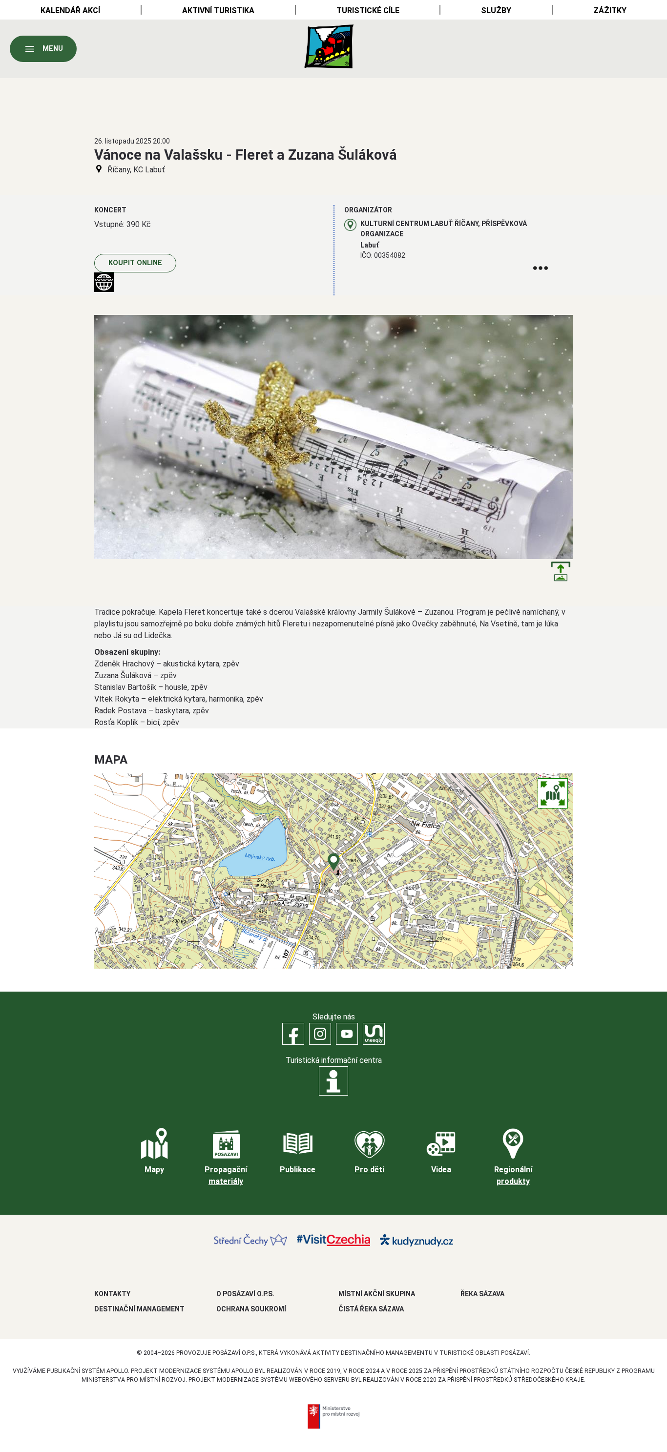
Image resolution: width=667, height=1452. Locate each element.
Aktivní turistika (218, 10)
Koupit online (135, 263)
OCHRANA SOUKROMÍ (251, 1309)
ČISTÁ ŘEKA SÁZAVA (371, 1309)
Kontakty (112, 1294)
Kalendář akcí (70, 10)
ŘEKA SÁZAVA (482, 1294)
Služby (496, 10)
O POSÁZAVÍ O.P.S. (245, 1294)
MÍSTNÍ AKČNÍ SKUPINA (376, 1294)
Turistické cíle (367, 10)
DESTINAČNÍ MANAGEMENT (139, 1309)
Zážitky (609, 10)
